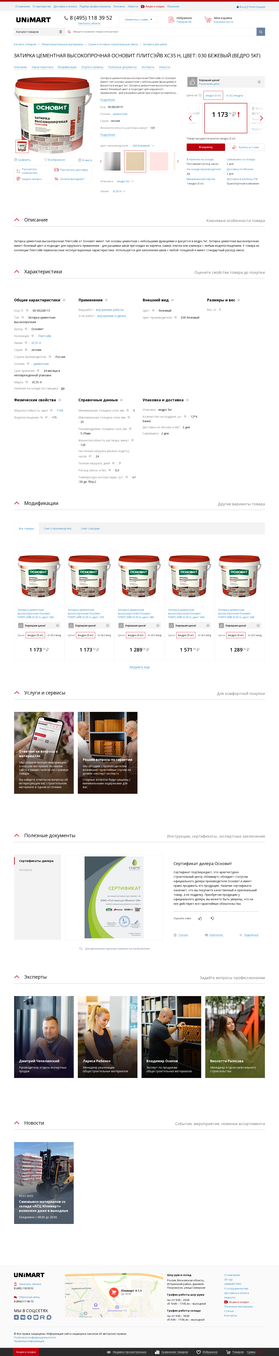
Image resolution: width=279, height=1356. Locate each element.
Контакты (119, 6)
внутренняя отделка (111, 316)
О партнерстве (42, 6)
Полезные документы (122, 67)
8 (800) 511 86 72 (23, 1301)
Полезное (173, 6)
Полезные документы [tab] (49, 835)
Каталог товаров (27, 32)
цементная (120, 114)
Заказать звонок (30, 1284)
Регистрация (257, 7)
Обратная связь (29, 1297)
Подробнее (107, 100)
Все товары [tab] (26, 528)
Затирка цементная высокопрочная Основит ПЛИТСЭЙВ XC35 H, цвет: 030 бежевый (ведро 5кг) (36, 615)
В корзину (206, 147)
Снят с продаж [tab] (90, 528)
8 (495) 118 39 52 (91, 17)
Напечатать (216, 935)
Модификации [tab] (41, 503)
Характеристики (42, 67)
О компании (22, 6)
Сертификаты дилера (36, 861)
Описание (20, 67)
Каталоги (25, 870)
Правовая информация (29, 1341)
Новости (133, 6)
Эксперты (148, 67)
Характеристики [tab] (43, 271)
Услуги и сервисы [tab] (44, 692)
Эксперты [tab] (35, 976)
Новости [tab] (34, 1122)
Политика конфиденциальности (35, 1337)
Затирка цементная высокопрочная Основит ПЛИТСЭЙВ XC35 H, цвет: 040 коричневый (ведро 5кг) (236, 615)
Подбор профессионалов (95, 6)
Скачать (183, 935)
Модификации (67, 67)
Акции (26, 1352)
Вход (243, 7)
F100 (60, 410)
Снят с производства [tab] (57, 528)
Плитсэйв (44, 336)
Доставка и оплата (65, 6)
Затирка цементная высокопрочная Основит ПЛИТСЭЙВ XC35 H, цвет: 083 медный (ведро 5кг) (136, 615)
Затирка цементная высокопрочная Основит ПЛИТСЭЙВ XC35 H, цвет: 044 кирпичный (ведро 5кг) (186, 615)
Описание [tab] (36, 219)
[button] (22, 160)
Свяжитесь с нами (136, 19)
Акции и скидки (155, 6)
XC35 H (36, 343)
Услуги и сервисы (92, 67)
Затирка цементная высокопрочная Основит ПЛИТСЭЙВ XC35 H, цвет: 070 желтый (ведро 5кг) (86, 615)
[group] (53, 115)
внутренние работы (110, 310)
